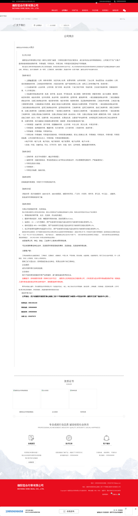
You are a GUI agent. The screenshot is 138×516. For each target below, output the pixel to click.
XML (95, 490)
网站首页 (55, 10)
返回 (121, 19)
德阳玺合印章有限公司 (28, 1)
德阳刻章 (115, 10)
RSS (99, 490)
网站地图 (90, 490)
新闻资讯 (85, 10)
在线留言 (31, 462)
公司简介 (65, 10)
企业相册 (52, 25)
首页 (22, 19)
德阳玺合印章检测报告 (26, 412)
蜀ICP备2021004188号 (114, 490)
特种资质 (83, 412)
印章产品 (75, 10)
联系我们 (105, 10)
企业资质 (55, 412)
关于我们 (28, 19)
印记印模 (95, 10)
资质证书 (66, 25)
